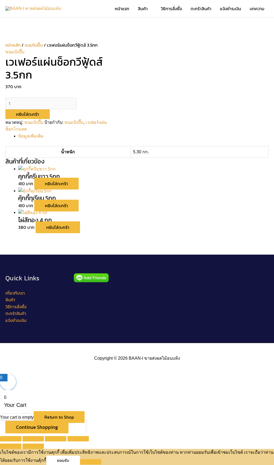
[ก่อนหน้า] (10, 446)
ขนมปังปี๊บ (34, 45)
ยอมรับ (63, 460)
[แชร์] (55, 438)
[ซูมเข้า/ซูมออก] (10, 438)
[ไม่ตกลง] (90, 461)
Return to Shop (59, 417)
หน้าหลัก (13, 45)
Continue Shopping (37, 427)
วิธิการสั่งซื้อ (171, 8)
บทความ (257, 8)
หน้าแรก (122, 8)
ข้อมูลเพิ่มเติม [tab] (31, 136)
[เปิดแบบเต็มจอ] (33, 438)
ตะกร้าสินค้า (201, 8)
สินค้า (143, 8)
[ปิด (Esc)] (78, 438)
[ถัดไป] (33, 446)
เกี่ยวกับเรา (15, 293)
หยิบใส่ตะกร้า (27, 114)
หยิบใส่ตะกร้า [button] (56, 183)
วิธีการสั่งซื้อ (15, 306)
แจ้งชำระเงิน (230, 8)
